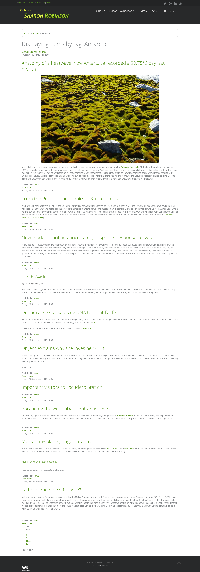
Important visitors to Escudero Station (62, 387)
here (94, 322)
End (28, 544)
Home (101, 11)
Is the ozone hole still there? (51, 489)
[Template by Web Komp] (25, 568)
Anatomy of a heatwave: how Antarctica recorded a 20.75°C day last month (93, 66)
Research (129, 11)
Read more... (28, 187)
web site (87, 328)
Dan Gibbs (129, 448)
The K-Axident (36, 276)
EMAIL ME (40, 2)
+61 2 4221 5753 (26, 2)
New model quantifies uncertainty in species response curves (87, 237)
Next (28, 541)
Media (144, 11)
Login (154, 11)
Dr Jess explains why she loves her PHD (63, 348)
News (113, 11)
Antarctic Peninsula (130, 167)
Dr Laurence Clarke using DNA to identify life (69, 312)
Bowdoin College (125, 415)
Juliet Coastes (113, 448)
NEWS (48, 2)
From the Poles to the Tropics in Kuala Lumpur (71, 198)
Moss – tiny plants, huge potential (57, 441)
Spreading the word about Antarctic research (69, 408)
